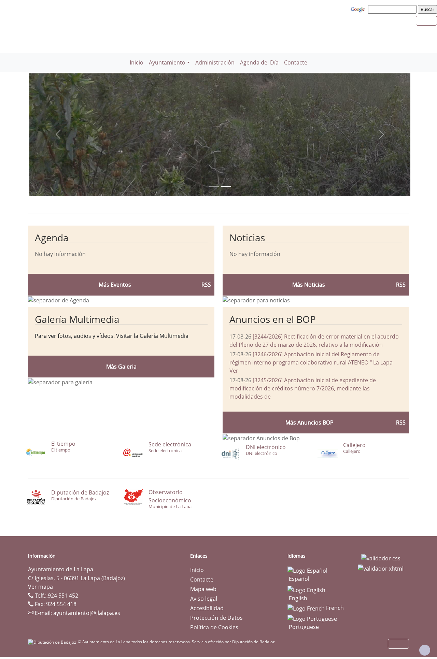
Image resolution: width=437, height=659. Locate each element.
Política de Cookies (214, 627)
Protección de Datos (216, 617)
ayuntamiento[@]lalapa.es (86, 613)
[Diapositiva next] (381, 134)
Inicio (136, 62)
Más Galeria (121, 366)
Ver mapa (40, 586)
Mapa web (203, 589)
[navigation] (393, 9)
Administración (215, 62)
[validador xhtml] (381, 568)
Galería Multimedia (77, 319)
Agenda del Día (259, 62)
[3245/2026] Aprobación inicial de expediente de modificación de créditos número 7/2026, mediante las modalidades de (302, 388)
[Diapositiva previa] (57, 134)
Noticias (247, 237)
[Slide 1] (226, 186)
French (334, 608)
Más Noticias (308, 284)
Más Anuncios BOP (309, 422)
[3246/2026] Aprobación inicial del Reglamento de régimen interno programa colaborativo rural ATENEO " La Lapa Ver (311, 362)
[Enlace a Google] (359, 9)
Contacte (295, 62)
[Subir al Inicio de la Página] (424, 650)
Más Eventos (115, 284)
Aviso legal (203, 598)
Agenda (52, 237)
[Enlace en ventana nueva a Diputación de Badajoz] (53, 642)
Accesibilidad (207, 608)
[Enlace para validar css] (380, 558)
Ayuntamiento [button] (167, 62)
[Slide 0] (214, 186)
